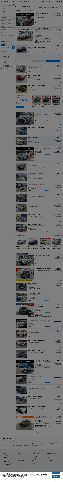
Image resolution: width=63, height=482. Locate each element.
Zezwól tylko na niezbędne (56, 476)
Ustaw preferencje (56, 480)
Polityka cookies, (22, 478)
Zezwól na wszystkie (56, 473)
